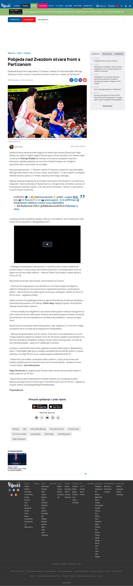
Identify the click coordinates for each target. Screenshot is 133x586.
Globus (59, 492)
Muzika (67, 486)
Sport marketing (44, 533)
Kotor (97, 519)
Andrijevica (98, 489)
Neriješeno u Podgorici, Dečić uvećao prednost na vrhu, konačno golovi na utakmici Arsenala (108, 69)
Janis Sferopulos (64, 434)
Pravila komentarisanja (64, 571)
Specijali (72, 564)
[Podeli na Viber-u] (80, 80)
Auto (26, 503)
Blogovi (55, 564)
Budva (97, 500)
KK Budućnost (73, 429)
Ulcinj (97, 551)
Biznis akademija (27, 506)
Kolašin (97, 516)
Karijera (32, 576)
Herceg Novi (97, 512)
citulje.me (102, 6)
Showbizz (68, 497)
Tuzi (96, 549)
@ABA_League (64, 197)
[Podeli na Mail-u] (85, 80)
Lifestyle (75, 484)
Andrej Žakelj (35, 434)
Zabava (67, 484)
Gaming (67, 494)
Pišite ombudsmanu (17, 571)
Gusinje (97, 508)
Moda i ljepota (74, 490)
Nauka (26, 516)
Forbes (36, 484)
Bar (96, 492)
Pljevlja (97, 538)
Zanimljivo (68, 489)
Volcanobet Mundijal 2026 (45, 489)
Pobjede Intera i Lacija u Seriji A (106, 61)
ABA (24, 429)
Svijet (59, 484)
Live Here (107, 492)
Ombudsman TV (28, 523)
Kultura (26, 497)
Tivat (96, 546)
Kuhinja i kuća (75, 496)
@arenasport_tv (53, 200)
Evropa (59, 489)
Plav (96, 530)
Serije (82, 492)
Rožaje (97, 540)
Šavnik (97, 543)
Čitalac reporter (117, 571)
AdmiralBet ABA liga (38, 429)
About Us (100, 576)
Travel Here (107, 489)
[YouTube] (47, 418)
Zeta (96, 554)
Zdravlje (75, 486)
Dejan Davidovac (19, 439)
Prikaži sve (107, 106)
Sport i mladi (43, 528)
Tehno (26, 513)
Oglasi (112, 6)
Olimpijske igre (44, 514)
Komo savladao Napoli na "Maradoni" (108, 89)
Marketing (120, 484)
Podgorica (98, 486)
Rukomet (44, 503)
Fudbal (43, 494)
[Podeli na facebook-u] (71, 80)
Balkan (59, 486)
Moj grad (98, 484)
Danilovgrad (99, 505)
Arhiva (64, 564)
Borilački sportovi (44, 523)
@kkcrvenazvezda (43, 197)
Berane (97, 494)
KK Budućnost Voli (57, 429)
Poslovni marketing (119, 487)
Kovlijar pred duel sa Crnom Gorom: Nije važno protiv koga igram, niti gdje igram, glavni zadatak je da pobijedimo (108, 97)
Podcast (27, 500)
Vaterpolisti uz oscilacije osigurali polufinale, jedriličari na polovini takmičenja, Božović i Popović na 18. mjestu (107, 80)
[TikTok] (58, 418)
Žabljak (97, 557)
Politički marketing (119, 493)
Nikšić (97, 524)
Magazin (53, 484)
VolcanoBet (28, 20)
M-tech (26, 511)
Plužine (97, 532)
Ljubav (74, 500)
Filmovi (82, 494)
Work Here (107, 486)
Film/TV (67, 492)
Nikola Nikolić (19, 147)
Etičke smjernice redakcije (34, 571)
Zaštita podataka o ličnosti (86, 576)
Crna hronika (28, 494)
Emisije (82, 489)
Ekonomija (27, 492)
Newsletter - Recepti (69, 576)
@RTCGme (70, 200)
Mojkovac (98, 521)
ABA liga (16, 429)
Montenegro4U (109, 484)
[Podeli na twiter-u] (76, 80)
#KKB (31, 203)
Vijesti (26, 484)
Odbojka (44, 519)
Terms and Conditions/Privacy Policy (48, 576)
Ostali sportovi (44, 509)
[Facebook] (36, 418)
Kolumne (90, 484)
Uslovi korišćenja (50, 571)
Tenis (43, 500)
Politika (26, 486)
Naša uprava (28, 527)
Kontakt (107, 571)
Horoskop (75, 503)
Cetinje (97, 503)
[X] (42, 418)
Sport (43, 484)
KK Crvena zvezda (19, 434)
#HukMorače (20, 203)
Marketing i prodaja (96, 571)
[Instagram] (53, 418)
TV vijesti (82, 485)
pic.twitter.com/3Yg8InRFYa (49, 203)
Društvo (27, 489)
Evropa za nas (60, 496)
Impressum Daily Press (81, 571)
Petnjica (97, 527)
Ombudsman (28, 519)
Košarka (44, 497)
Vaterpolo (44, 505)
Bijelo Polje (98, 497)
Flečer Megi (49, 434)
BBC (79, 564)
